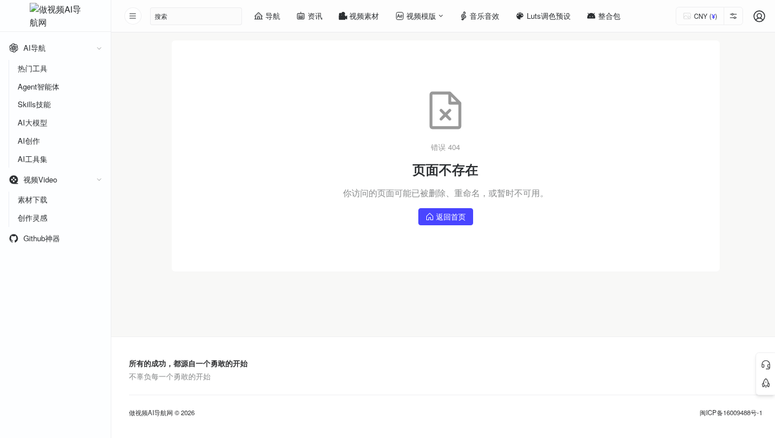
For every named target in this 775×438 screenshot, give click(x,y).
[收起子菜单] (99, 48)
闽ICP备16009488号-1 (731, 412)
